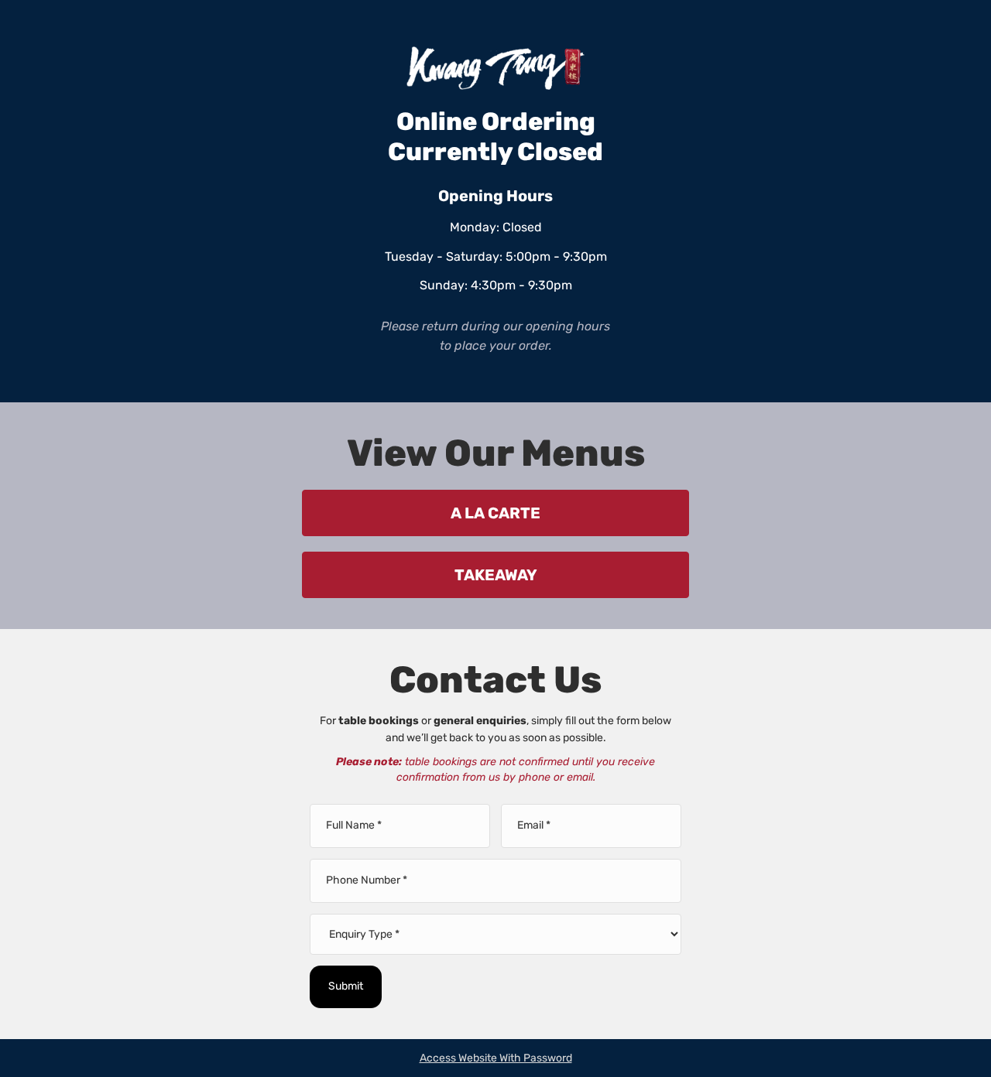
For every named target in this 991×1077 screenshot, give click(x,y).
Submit (345, 986)
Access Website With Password (496, 1058)
